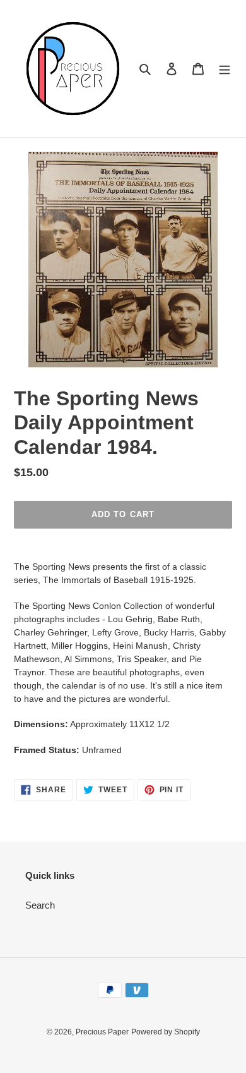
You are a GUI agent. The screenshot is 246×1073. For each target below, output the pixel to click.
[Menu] (224, 68)
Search (40, 905)
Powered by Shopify (165, 1031)
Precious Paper (102, 1031)
